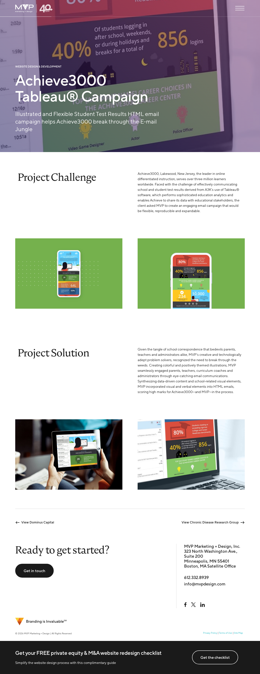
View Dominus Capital (37, 522)
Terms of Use (225, 633)
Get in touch (34, 571)
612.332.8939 (196, 577)
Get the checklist (215, 657)
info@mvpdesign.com (204, 583)
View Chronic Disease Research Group (210, 522)
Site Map (238, 633)
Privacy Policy (210, 633)
